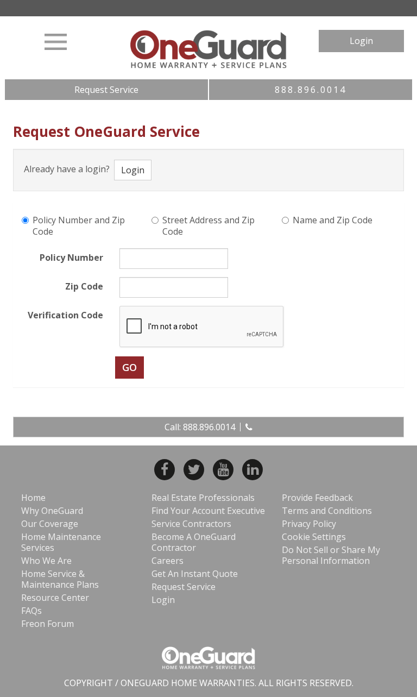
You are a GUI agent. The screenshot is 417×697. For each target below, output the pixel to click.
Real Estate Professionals (203, 498)
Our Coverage (49, 524)
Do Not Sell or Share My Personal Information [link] (331, 555)
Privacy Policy (309, 524)
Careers (167, 561)
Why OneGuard (52, 511)
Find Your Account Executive (208, 511)
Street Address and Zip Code (208, 226)
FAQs (31, 611)
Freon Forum (47, 624)
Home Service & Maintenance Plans (60, 579)
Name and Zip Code (332, 220)
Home (33, 498)
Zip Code (84, 286)
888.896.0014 (310, 90)
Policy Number (71, 257)
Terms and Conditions (327, 511)
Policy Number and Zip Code (79, 226)
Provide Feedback (317, 498)
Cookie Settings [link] (314, 537)
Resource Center (55, 598)
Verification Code (65, 315)
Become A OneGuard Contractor (193, 542)
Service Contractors (191, 524)
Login (361, 41)
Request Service (106, 90)
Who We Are (46, 561)
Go (129, 367)
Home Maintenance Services (61, 542)
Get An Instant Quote (194, 574)
